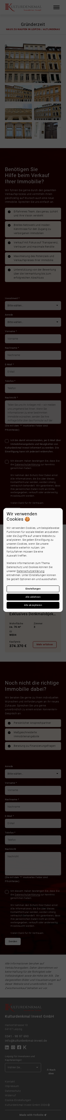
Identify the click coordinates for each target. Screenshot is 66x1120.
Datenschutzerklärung (30, 571)
